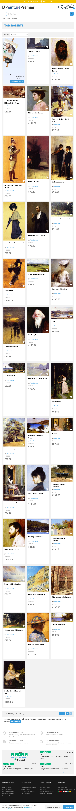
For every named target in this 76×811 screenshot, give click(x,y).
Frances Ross (8, 290)
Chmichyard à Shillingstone (13, 630)
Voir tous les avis (68, 773)
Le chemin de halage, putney (37, 378)
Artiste (8, 18)
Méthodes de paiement (8, 791)
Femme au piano (33, 181)
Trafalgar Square (34, 51)
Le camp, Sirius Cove (35, 537)
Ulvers (54, 321)
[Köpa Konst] (68, 791)
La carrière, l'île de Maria (36, 594)
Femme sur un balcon (11, 503)
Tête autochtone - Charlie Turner (60, 70)
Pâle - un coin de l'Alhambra (61, 597)
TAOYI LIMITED (62, 787)
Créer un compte (25, 793)
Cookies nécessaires (53, 807)
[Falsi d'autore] (59, 791)
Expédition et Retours (8, 793)
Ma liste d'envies (25, 789)
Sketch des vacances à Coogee (35, 437)
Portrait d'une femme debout (14, 243)
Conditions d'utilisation (45, 793)
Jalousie (54, 434)
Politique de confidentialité (46, 791)
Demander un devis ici (17, 81)
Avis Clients (42, 789)
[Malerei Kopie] (61, 791)
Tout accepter (68, 807)
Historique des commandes (28, 787)
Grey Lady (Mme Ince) (59, 289)
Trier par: (6, 34)
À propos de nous (7, 789)
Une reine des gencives (11, 449)
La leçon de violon (58, 182)
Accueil (3, 18)
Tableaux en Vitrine (44, 787)
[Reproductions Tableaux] (64, 791)
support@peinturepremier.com (66, 789)
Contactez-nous (15, 721)
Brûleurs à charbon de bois (61, 219)
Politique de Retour (7, 796)
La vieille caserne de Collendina (58, 539)
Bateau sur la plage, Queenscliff (58, 485)
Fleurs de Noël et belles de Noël (60, 120)
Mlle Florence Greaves (35, 493)
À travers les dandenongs (36, 274)
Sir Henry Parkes (34, 335)
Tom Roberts (34, 56)
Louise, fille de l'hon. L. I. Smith (12, 692)
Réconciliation (56, 401)
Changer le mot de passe (28, 791)
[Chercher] (72, 14)
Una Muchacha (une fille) (36, 644)
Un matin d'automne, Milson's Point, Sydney (12, 102)
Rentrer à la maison (11, 346)
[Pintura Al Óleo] (70, 791)
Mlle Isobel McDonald (35, 113)
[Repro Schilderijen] (66, 791)
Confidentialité (28, 807)
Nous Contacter (6, 787)
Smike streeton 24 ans (11, 549)
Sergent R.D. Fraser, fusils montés (13, 186)
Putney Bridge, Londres (12, 584)
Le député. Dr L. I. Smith (36, 235)
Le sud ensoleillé (9, 375)
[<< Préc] (62, 713)
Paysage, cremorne (58, 624)
